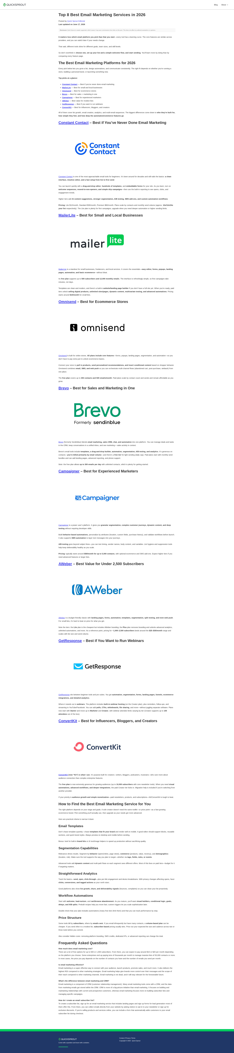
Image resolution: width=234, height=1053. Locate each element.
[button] (227, 4)
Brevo (64, 94)
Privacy (127, 1038)
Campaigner (69, 471)
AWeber (65, 564)
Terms (133, 1038)
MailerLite (66, 215)
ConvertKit (67, 721)
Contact (121, 1038)
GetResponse (70, 641)
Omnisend (66, 91)
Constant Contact (73, 123)
